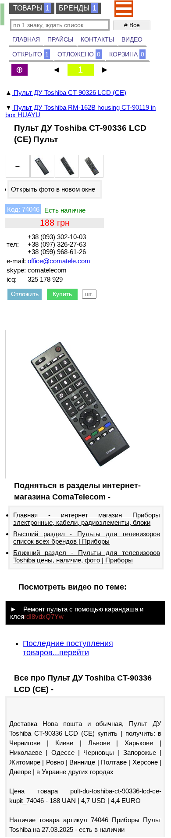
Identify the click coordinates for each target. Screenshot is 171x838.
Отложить (25, 293)
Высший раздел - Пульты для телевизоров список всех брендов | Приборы (86, 537)
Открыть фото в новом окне (53, 189)
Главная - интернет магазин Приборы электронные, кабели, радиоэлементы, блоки (86, 518)
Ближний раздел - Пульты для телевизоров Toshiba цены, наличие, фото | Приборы (86, 556)
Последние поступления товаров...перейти (68, 648)
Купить (62, 293)
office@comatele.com (59, 261)
